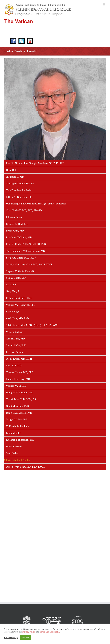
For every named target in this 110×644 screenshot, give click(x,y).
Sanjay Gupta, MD (16, 277)
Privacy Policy (28, 632)
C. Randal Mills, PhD (17, 426)
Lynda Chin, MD (15, 230)
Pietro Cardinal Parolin (18, 460)
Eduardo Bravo (14, 217)
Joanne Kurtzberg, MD (18, 379)
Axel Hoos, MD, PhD (17, 318)
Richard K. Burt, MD (17, 223)
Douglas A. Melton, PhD (19, 412)
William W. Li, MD (16, 385)
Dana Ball (11, 170)
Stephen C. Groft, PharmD (20, 271)
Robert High (12, 311)
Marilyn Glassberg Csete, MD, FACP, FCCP (29, 264)
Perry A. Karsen (14, 352)
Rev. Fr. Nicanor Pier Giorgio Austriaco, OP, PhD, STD (35, 163)
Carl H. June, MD (15, 338)
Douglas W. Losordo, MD (19, 392)
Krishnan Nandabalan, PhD (20, 439)
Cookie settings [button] (11, 637)
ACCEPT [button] (25, 637)
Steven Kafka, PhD (16, 345)
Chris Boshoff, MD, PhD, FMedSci (24, 210)
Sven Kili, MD (13, 365)
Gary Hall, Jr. (13, 291)
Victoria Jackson (14, 331)
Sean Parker (12, 453)
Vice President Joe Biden (19, 190)
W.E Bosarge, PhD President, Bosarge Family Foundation (36, 203)
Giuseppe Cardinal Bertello (20, 183)
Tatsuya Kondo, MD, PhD (19, 372)
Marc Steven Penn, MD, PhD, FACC (25, 466)
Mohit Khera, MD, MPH (19, 358)
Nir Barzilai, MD (15, 176)
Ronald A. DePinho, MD (19, 237)
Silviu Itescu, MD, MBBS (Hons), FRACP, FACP (32, 325)
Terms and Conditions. (50, 632)
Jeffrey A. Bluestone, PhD (19, 197)
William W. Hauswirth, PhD (20, 304)
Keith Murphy (13, 432)
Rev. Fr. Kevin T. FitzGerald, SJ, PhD (26, 244)
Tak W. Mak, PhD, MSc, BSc (21, 399)
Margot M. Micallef (16, 419)
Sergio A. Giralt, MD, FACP (21, 257)
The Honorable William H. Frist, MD (25, 250)
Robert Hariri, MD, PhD (19, 298)
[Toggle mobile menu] (104, 4)
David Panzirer (14, 446)
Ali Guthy (11, 284)
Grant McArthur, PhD (17, 406)
